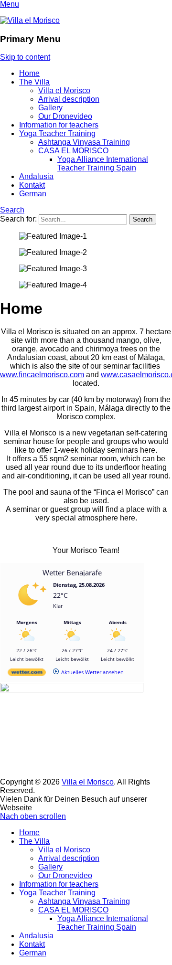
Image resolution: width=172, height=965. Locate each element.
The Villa (34, 82)
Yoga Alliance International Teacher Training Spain (102, 163)
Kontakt (32, 185)
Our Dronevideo (65, 116)
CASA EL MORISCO (73, 151)
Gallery (50, 108)
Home (29, 73)
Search (12, 210)
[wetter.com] (27, 674)
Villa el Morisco (64, 90)
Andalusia (36, 176)
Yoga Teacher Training (57, 133)
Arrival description (68, 99)
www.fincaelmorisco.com (42, 375)
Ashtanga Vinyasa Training (84, 142)
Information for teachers (58, 125)
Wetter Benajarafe (72, 572)
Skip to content (25, 57)
